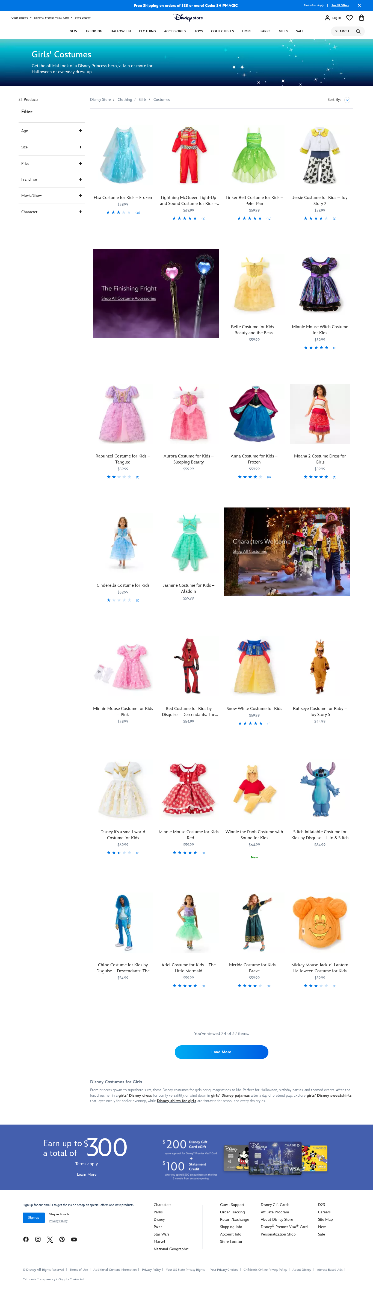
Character (29, 212)
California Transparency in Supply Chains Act (53, 1279)
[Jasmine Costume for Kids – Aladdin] (189, 543)
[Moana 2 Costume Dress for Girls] (320, 414)
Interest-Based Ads (329, 1270)
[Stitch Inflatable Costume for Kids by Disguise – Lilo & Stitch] (320, 789)
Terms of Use (79, 1270)
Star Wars (162, 1234)
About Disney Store (277, 1219)
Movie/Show (31, 195)
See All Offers (340, 5)
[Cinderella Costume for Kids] (123, 543)
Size (24, 147)
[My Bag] (361, 17)
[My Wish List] (349, 17)
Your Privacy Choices (224, 1270)
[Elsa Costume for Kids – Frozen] (123, 155)
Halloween (121, 31)
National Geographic (171, 1249)
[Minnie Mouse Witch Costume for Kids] (320, 284)
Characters (162, 1204)
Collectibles (222, 31)
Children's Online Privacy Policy (265, 1270)
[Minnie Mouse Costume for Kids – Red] (189, 789)
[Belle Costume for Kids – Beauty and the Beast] (254, 284)
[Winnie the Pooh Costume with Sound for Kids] (254, 789)
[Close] (358, 7)
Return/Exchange (234, 1219)
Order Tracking (232, 1212)
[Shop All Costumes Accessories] (156, 293)
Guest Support (19, 17)
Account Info (230, 1234)
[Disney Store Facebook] (26, 1239)
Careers (324, 1212)
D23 (321, 1204)
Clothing (147, 31)
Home (247, 31)
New (73, 31)
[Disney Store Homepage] (188, 18)
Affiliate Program (275, 1212)
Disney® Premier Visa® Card (51, 17)
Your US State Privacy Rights (185, 1270)
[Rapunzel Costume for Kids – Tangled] (123, 414)
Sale (300, 31)
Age (24, 130)
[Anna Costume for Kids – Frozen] (254, 414)
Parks (265, 31)
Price (25, 163)
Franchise (29, 179)
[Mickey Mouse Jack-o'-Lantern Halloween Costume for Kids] (320, 923)
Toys (198, 31)
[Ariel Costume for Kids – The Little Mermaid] (189, 923)
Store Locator (83, 17)
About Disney (301, 1270)
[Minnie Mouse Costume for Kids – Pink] (123, 666)
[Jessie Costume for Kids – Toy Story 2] (320, 155)
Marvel (159, 1241)
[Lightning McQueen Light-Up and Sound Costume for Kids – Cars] (189, 155)
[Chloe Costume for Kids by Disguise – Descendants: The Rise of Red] (123, 923)
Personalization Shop (278, 1234)
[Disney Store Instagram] (38, 1239)
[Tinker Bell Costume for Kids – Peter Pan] (254, 155)
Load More (221, 1052)
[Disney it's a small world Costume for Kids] (123, 789)
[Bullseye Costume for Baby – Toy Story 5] (320, 666)
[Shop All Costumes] (287, 552)
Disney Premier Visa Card (284, 1227)
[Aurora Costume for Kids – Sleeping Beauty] (189, 414)
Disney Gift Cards (275, 1204)
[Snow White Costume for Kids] (254, 666)
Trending (93, 31)
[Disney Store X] (50, 1239)
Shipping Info (231, 1227)
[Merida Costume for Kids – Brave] (254, 923)
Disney (159, 1219)
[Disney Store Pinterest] (62, 1239)
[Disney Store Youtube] (74, 1239)
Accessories (175, 31)
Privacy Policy (58, 1221)
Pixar (158, 1227)
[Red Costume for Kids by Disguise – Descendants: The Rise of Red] (189, 666)
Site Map (325, 1219)
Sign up (33, 1218)
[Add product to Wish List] (149, 120)
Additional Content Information (115, 1270)
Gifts (283, 31)
